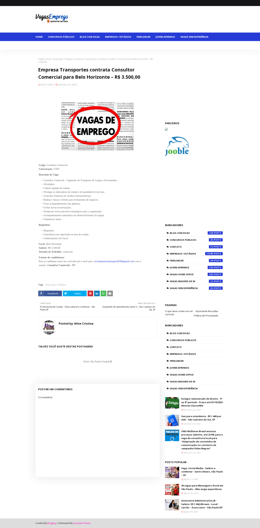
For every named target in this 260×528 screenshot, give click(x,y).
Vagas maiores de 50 (191, 281)
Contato (191, 246)
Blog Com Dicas (191, 233)
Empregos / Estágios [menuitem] (118, 36)
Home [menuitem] (39, 36)
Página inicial (44, 58)
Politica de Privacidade (206, 315)
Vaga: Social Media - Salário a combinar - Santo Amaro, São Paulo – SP (202, 472)
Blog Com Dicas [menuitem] (90, 36)
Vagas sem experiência (191, 288)
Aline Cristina (47, 84)
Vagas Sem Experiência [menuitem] (194, 36)
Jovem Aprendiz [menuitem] (165, 36)
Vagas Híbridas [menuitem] (107, 45)
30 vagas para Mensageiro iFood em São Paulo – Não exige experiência (202, 487)
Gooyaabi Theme (82, 523)
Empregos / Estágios (63, 58)
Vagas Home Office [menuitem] (81, 45)
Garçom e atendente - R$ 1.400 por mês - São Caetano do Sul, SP (201, 418)
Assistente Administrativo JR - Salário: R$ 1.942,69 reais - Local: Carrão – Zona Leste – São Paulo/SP (202, 504)
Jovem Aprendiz (191, 267)
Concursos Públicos (191, 239)
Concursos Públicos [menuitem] (61, 36)
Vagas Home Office (191, 274)
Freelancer (191, 260)
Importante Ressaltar (207, 311)
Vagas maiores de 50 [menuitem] (50, 45)
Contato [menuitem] (146, 45)
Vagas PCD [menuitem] (128, 45)
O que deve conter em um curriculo (179, 313)
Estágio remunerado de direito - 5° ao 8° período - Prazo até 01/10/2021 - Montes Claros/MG (202, 402)
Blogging (51, 523)
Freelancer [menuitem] (143, 36)
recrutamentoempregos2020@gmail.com (114, 261)
